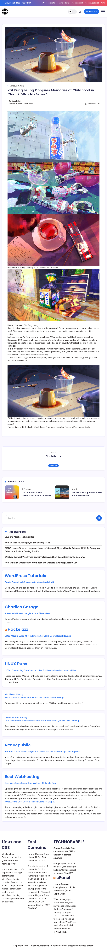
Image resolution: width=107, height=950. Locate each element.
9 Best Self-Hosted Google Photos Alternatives (27, 613)
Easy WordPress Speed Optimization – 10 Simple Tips (30, 783)
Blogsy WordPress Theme (80, 945)
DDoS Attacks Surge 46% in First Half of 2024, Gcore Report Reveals (38, 636)
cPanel (63, 877)
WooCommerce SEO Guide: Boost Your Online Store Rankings (34, 697)
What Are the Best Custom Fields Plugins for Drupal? (30, 801)
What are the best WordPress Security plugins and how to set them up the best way (45, 557)
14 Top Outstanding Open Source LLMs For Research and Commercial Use (40, 670)
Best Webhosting (22, 776)
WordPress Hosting (14, 694)
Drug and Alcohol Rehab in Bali (19, 537)
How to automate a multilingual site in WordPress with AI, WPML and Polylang (42, 720)
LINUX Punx (16, 664)
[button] (72, 11)
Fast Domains (37, 844)
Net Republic (18, 745)
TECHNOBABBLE (69, 842)
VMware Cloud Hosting (16, 717)
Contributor (16, 101)
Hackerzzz (18, 629)
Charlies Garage (21, 607)
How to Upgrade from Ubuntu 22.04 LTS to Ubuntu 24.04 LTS (38, 857)
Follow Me (53, 465)
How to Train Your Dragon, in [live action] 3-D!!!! (27, 542)
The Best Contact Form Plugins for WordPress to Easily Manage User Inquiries (42, 751)
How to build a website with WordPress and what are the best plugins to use (41, 562)
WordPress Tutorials (25, 575)
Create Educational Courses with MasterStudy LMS (29, 582)
